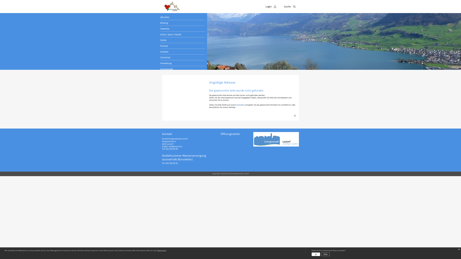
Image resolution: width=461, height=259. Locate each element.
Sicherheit (165, 57)
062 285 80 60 (172, 163)
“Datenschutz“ (161, 251)
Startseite (240, 105)
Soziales (164, 51)
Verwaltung (166, 63)
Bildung (164, 22)
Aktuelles (164, 17)
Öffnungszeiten (230, 134)
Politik (163, 40)
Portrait (164, 45)
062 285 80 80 (172, 149)
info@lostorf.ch (175, 146)
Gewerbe (164, 28)
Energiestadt (166, 69)
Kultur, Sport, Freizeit (170, 34)
